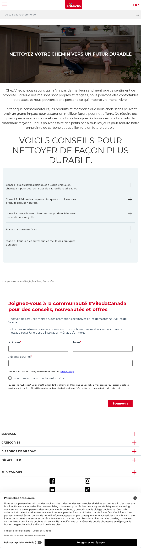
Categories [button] (11, 442)
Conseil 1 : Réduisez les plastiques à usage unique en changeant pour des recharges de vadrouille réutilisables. (41, 186)
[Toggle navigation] (4, 4)
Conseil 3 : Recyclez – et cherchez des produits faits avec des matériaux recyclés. (41, 215)
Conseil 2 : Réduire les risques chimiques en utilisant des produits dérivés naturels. (41, 201)
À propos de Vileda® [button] (19, 451)
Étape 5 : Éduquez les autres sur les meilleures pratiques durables (40, 243)
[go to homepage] (73, 4)
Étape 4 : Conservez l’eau (21, 229)
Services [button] (9, 433)
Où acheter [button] (11, 460)
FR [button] (135, 4)
